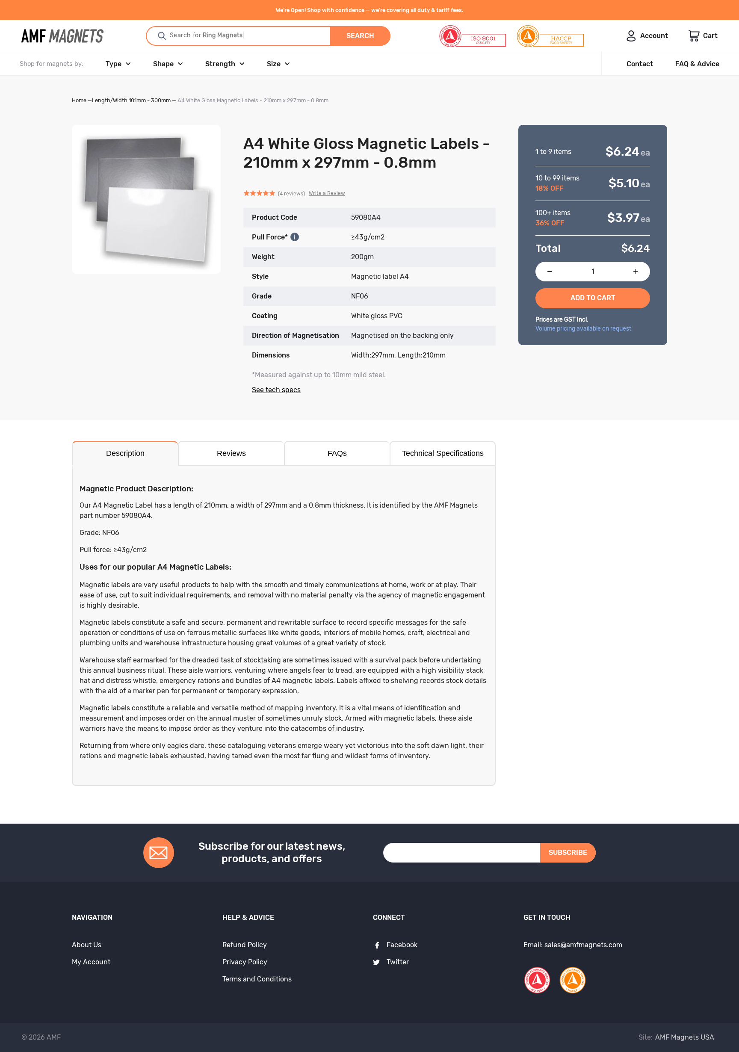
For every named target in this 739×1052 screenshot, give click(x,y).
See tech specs (276, 390)
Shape (163, 64)
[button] (294, 194)
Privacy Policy (244, 962)
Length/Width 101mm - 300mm (131, 100)
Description (125, 453)
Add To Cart (593, 298)
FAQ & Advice (697, 64)
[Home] (62, 36)
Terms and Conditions (257, 979)
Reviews (231, 453)
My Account (91, 962)
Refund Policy (244, 945)
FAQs (337, 453)
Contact (640, 64)
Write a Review (327, 193)
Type (113, 64)
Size (274, 64)
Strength (220, 64)
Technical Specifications (443, 453)
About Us (86, 945)
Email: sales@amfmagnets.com (572, 945)
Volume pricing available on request (583, 328)
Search (360, 36)
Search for (205, 35)
